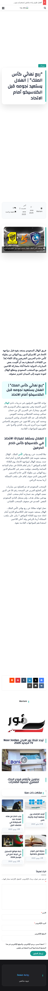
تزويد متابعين (24, 981)
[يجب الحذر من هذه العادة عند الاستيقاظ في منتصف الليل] (12, 806)
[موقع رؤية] (24, 8)
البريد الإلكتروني (40, 923)
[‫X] (35, 680)
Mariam (23, 701)
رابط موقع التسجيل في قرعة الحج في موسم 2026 (13, 854)
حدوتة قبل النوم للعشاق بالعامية (37, 852)
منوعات (42, 66)
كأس (20, 454)
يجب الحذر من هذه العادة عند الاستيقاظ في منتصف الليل (13, 820)
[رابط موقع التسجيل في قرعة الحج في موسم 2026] (12, 841)
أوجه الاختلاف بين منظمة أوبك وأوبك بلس (36, 817)
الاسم (43, 913)
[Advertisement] (24, 36)
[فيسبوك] (41, 680)
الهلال (6, 403)
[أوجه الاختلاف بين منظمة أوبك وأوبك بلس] (35, 805)
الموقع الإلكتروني (40, 934)
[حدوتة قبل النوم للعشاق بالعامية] (35, 841)
